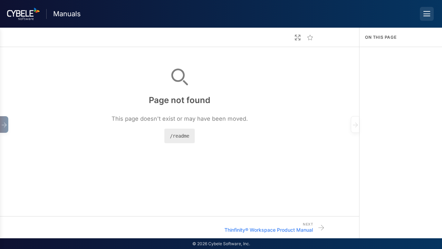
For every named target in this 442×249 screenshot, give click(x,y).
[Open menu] (427, 14)
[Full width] (297, 37)
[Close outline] (355, 124)
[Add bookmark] (310, 37)
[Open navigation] (4, 124)
